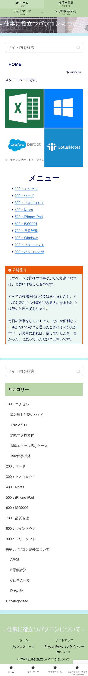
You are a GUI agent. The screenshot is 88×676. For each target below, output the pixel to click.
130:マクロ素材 (22, 435)
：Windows (29, 238)
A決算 (14, 559)
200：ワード (24, 196)
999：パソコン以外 (29, 252)
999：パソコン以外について (27, 549)
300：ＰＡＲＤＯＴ (29, 203)
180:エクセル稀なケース (29, 446)
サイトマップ (64, 640)
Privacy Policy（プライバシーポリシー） (64, 649)
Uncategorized (17, 601)
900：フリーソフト (29, 245)
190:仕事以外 (20, 456)
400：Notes (24, 210)
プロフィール (25, 646)
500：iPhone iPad (29, 217)
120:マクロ (18, 425)
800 (18, 238)
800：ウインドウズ (21, 528)
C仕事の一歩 (20, 580)
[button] (78, 47)
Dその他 (16, 591)
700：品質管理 (26, 231)
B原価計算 (18, 570)
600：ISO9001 (26, 224)
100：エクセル (26, 189)
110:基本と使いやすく (27, 414)
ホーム (23, 640)
